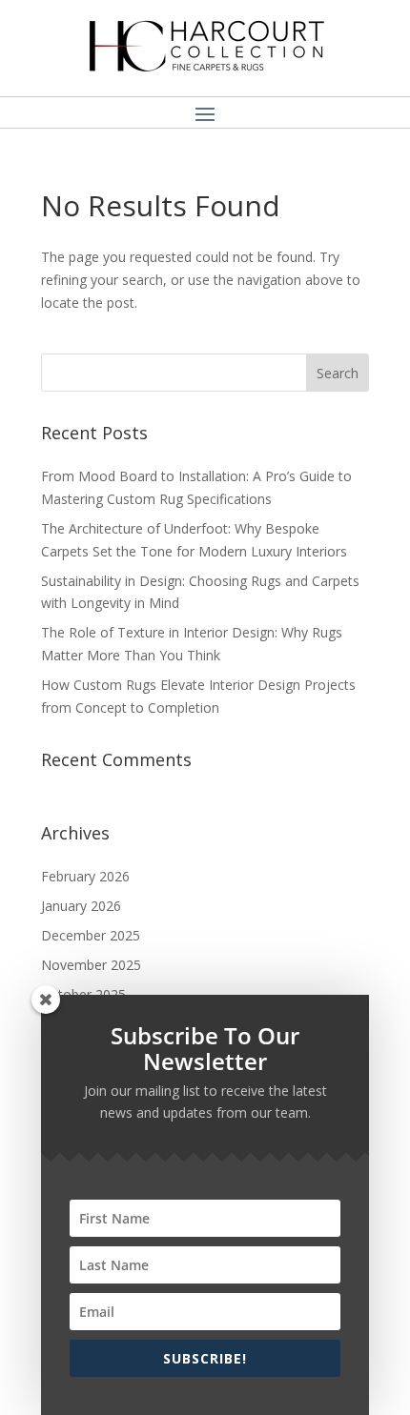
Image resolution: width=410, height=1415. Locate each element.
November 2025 (91, 965)
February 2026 (85, 876)
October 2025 (83, 994)
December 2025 (90, 935)
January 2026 (81, 906)
